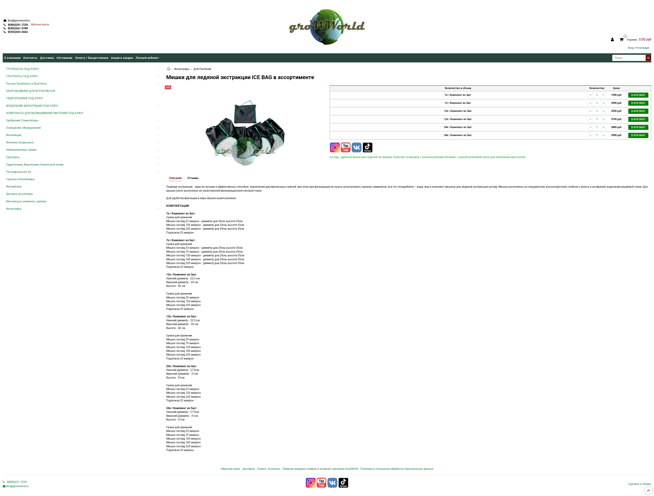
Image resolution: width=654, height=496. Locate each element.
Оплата (261, 468)
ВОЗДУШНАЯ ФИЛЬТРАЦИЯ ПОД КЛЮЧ (32, 105)
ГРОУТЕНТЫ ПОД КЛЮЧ (22, 76)
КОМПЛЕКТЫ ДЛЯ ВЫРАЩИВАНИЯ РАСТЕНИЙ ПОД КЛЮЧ (44, 113)
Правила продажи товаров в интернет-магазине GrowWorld (320, 468)
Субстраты (13, 157)
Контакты (30, 57)
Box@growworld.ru (18, 20)
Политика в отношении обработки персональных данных (396, 468)
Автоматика (13, 186)
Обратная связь (230, 468)
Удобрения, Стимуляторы (22, 120)
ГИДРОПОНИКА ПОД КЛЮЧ (24, 98)
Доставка (47, 57)
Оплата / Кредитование (91, 57)
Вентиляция (13, 135)
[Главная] (168, 69)
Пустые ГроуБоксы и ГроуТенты (26, 83)
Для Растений (202, 69)
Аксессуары (182, 69)
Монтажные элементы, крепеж (26, 201)
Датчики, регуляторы (19, 194)
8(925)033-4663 (17, 32)
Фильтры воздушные (20, 142)
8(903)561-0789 (17, 28)
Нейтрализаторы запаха (21, 149)
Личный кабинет (147, 57)
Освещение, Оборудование (23, 127)
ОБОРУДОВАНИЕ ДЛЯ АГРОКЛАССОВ (30, 91)
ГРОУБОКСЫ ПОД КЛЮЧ (22, 69)
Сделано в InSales (639, 484)
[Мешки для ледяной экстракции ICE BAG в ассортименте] (245, 126)
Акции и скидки (122, 57)
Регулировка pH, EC (18, 172)
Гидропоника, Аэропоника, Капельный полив (35, 164)
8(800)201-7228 (17, 24)
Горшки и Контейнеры (20, 179)
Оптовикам (64, 57)
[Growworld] (327, 26)
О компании (12, 57)
